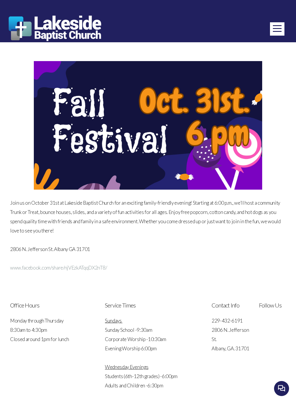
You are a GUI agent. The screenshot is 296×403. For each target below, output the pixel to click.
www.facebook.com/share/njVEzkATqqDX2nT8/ (58, 268)
